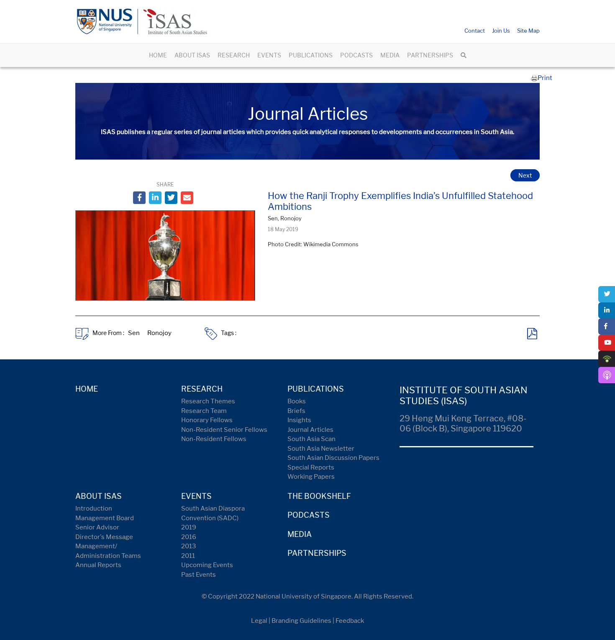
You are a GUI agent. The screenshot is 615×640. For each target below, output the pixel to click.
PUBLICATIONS (311, 55)
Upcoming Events (207, 565)
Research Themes (208, 401)
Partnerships (316, 553)
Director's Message (104, 537)
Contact (474, 30)
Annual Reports (98, 565)
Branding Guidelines (301, 621)
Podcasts (308, 515)
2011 (188, 556)
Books (296, 401)
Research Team (204, 411)
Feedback (350, 621)
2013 (188, 546)
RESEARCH (234, 55)
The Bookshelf (319, 496)
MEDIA (390, 55)
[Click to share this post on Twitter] (171, 197)
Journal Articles (310, 430)
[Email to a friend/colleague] (187, 197)
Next (525, 175)
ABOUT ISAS (192, 55)
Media (299, 534)
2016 (188, 537)
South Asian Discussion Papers (333, 458)
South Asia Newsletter (320, 448)
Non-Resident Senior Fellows (224, 430)
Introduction (93, 508)
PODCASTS (356, 55)
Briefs (296, 411)
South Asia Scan (311, 439)
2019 (188, 527)
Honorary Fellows (207, 420)
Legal (259, 621)
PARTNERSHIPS (430, 55)
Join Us (501, 30)
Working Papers (311, 476)
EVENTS (269, 55)
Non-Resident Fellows (213, 439)
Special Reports (310, 467)
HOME (158, 55)
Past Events (198, 574)
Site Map (528, 30)
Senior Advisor (97, 527)
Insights (299, 420)
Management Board (104, 518)
